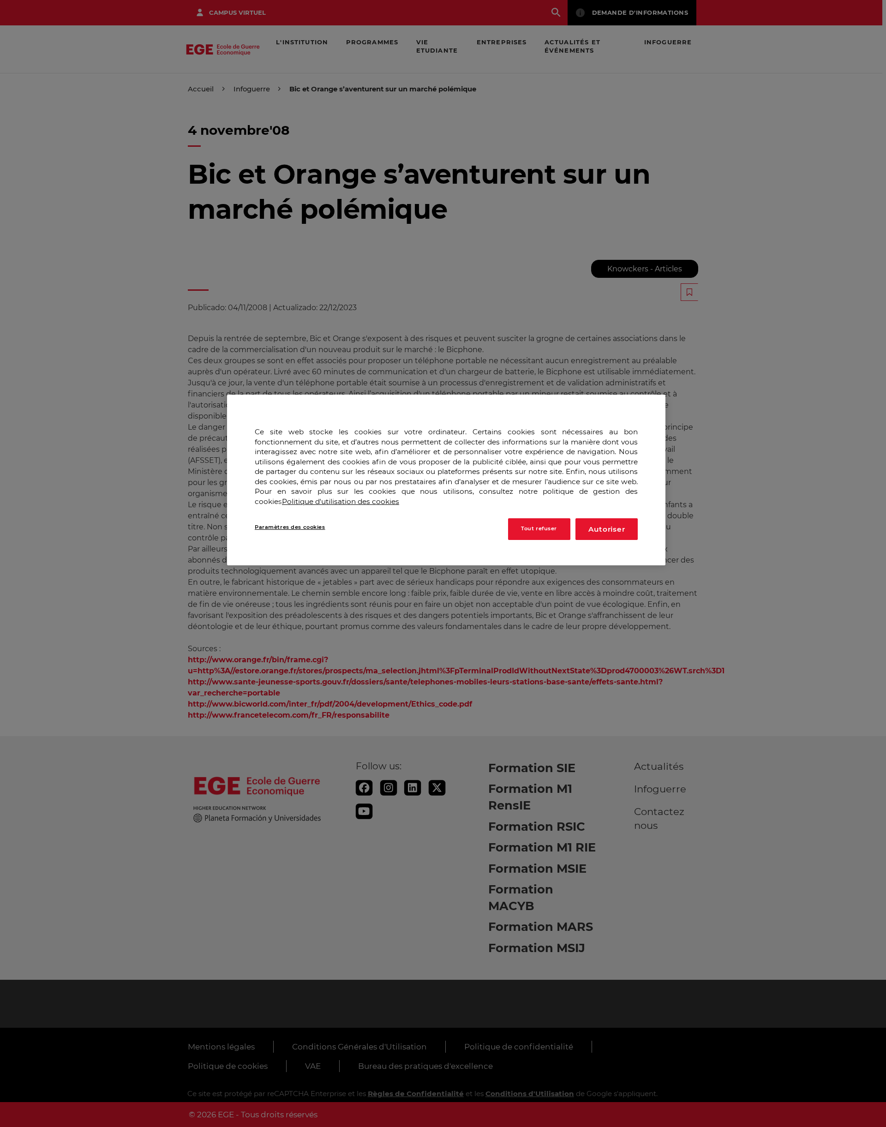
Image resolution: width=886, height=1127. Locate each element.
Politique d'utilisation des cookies (340, 501)
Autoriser (606, 528)
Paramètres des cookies (290, 526)
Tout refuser (539, 528)
